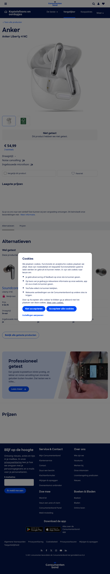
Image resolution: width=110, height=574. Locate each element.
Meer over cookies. (55, 302)
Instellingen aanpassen (32, 315)
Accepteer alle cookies (61, 308)
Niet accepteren (34, 308)
